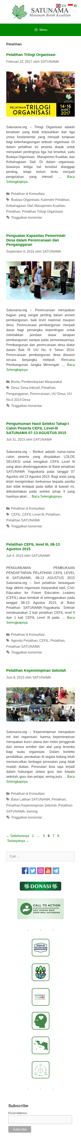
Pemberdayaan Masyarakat (41, 381)
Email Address (17, 1113)
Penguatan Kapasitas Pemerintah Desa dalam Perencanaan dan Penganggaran (35, 240)
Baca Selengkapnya (47, 496)
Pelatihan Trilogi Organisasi (30, 55)
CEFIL (16, 514)
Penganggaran (17, 393)
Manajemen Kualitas (49, 205)
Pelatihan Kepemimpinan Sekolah (36, 670)
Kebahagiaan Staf (19, 205)
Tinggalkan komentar (26, 217)
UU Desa (58, 393)
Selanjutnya (18, 841)
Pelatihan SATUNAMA (23, 520)
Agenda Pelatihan (24, 640)
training (32, 811)
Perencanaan (40, 393)
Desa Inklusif (30, 387)
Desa (15, 387)
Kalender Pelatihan (55, 199)
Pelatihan (13, 211)
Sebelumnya (17, 836)
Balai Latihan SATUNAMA (30, 799)
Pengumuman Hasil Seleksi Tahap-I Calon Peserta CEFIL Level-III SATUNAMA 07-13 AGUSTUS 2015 (37, 428)
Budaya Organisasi (25, 199)
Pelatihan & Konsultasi (28, 193)
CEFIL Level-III (33, 514)
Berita (15, 381)
